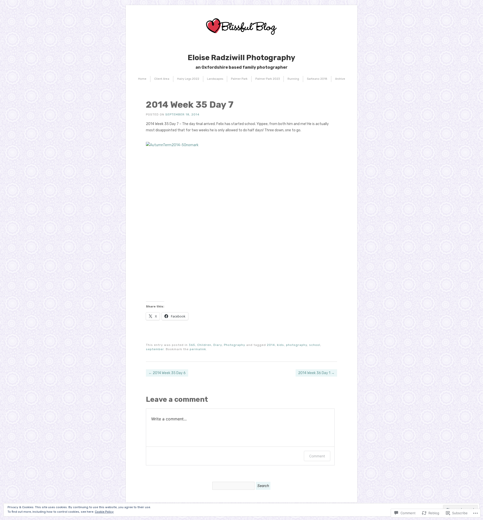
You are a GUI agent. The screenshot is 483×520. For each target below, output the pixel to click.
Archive (340, 79)
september (155, 349)
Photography (234, 345)
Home (142, 79)
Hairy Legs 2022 (188, 79)
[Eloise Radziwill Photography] (241, 44)
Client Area (161, 79)
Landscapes (215, 79)
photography (296, 345)
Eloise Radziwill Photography (241, 57)
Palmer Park (239, 79)
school (314, 345)
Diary (217, 345)
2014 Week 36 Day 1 (316, 373)
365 (192, 345)
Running (293, 79)
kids (280, 345)
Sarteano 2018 (317, 79)
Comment (317, 456)
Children (204, 345)
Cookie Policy (104, 511)
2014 (271, 345)
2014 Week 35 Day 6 (167, 373)
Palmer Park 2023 (267, 79)
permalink (198, 349)
